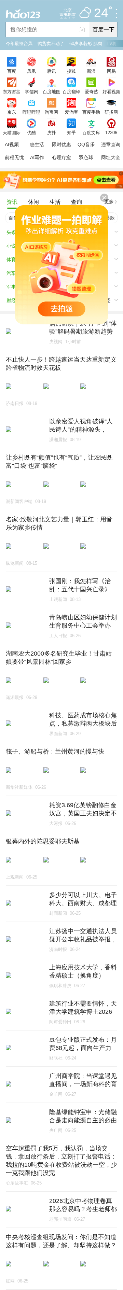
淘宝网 (51, 112)
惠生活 (37, 144)
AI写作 (37, 157)
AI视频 (12, 144)
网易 (111, 71)
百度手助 (91, 112)
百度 (11, 71)
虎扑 (51, 132)
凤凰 (31, 71)
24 (101, 13)
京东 (11, 112)
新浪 (91, 71)
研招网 (111, 112)
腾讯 (51, 71)
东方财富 (11, 91)
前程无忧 (14, 157)
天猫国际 (11, 132)
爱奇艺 (91, 91)
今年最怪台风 (19, 43)
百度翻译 (71, 91)
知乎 (71, 132)
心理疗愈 (61, 157)
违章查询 (110, 144)
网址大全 (110, 157)
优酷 (31, 132)
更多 (109, 201)
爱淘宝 (71, 112)
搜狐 (71, 71)
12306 (111, 132)
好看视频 (111, 91)
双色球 (86, 157)
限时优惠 (61, 144)
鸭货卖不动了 (51, 43)
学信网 (31, 91)
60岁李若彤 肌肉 (85, 43)
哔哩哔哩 (31, 112)
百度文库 (91, 132)
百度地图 (51, 91)
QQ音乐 (86, 144)
